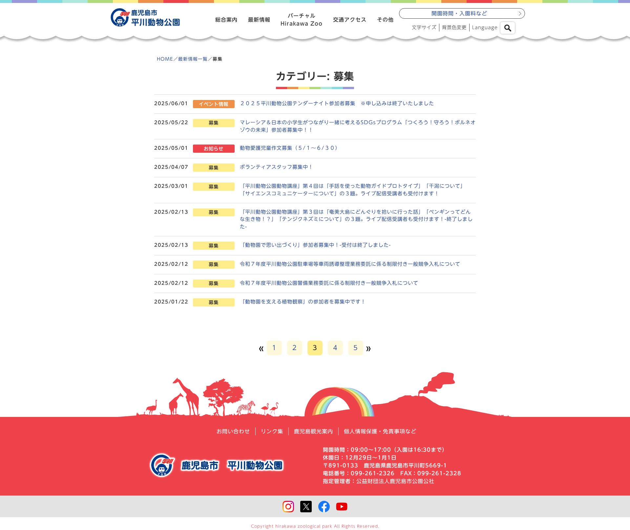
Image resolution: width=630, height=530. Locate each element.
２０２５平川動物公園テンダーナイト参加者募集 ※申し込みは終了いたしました (337, 103)
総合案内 (226, 19)
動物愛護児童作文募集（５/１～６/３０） (290, 148)
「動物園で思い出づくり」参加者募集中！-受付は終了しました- (315, 245)
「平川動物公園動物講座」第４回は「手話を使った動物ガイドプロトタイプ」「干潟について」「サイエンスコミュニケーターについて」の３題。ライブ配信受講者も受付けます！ (353, 190)
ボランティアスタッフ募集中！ (276, 167)
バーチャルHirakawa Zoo (302, 19)
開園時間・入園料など (459, 13)
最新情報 (259, 19)
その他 (385, 19)
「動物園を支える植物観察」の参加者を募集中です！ (303, 301)
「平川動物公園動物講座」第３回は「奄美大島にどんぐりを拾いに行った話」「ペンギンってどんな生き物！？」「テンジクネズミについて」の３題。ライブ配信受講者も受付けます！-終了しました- (356, 219)
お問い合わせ (233, 431)
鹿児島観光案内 (313, 431)
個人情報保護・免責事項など (380, 431)
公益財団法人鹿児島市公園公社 (395, 481)
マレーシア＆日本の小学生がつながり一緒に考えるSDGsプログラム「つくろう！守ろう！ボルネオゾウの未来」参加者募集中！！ (358, 126)
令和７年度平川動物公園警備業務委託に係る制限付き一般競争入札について (329, 283)
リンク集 (272, 431)
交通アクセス (350, 19)
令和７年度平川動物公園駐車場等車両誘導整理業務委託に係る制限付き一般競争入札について (350, 264)
